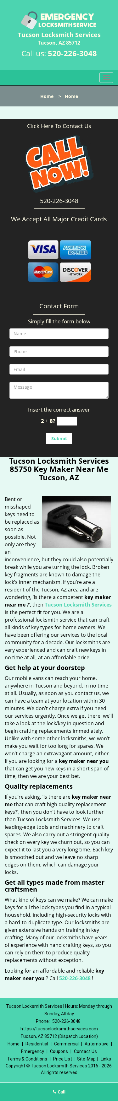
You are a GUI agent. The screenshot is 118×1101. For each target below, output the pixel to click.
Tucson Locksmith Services (78, 604)
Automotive (97, 1043)
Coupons (59, 1051)
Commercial (66, 1043)
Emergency (32, 1051)
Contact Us (85, 1051)
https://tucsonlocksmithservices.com (59, 1028)
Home (46, 96)
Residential (36, 1043)
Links (106, 1058)
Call (60, 1092)
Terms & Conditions (27, 1058)
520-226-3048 (72, 53)
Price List (62, 1058)
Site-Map (86, 1058)
